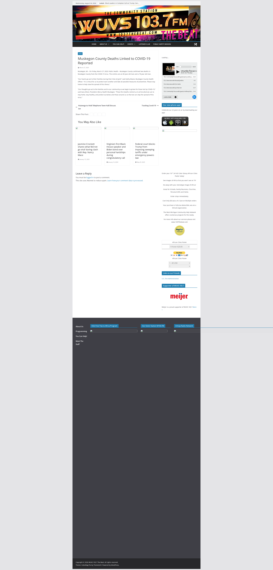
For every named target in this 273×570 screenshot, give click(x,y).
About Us (79, 326)
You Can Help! (118, 44)
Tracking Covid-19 (149, 105)
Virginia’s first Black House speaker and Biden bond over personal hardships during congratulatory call (116, 151)
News (80, 53)
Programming (81, 331)
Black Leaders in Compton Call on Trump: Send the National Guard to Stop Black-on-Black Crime (122, 3)
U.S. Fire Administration (170, 279)
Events (130, 44)
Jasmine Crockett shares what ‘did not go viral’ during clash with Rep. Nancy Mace (88, 150)
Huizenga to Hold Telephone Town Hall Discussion (97, 107)
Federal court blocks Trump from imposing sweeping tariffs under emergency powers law (145, 151)
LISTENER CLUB (144, 44)
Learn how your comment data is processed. (125, 180)
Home (94, 44)
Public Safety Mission (162, 44)
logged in (90, 177)
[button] (108, 44)
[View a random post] (195, 44)
